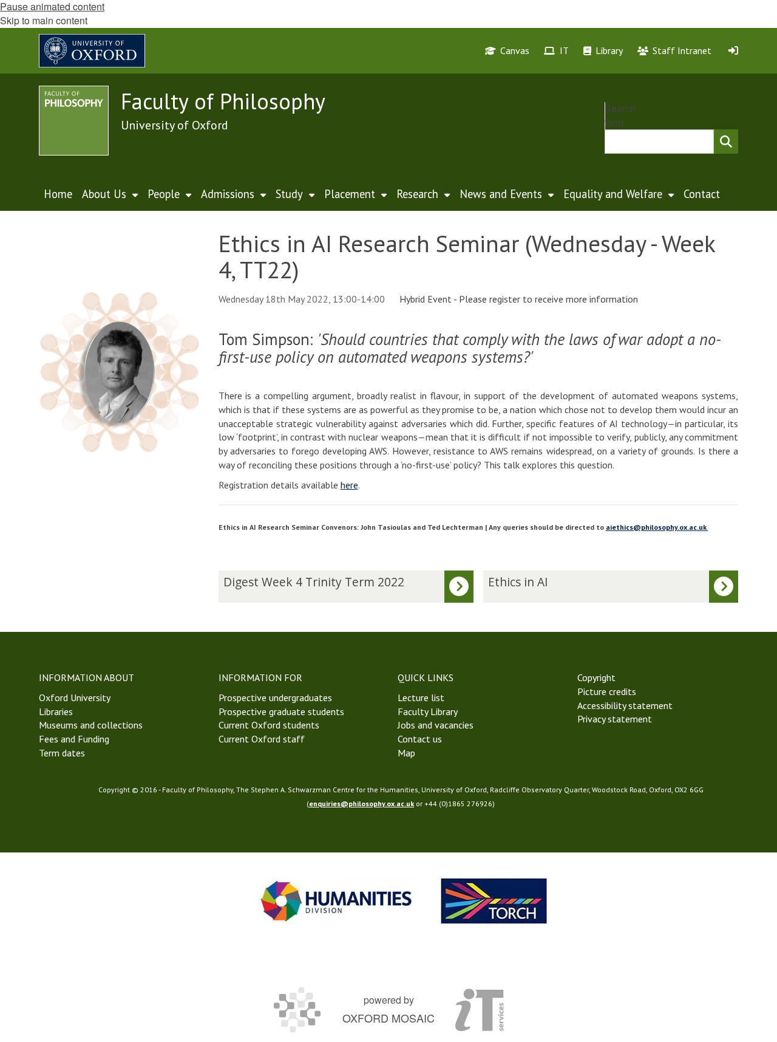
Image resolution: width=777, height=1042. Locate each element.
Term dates (62, 753)
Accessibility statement (625, 705)
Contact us (420, 739)
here (349, 485)
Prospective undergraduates (275, 697)
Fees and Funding (74, 739)
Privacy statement (614, 719)
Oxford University (74, 697)
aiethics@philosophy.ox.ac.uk (657, 527)
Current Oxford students (269, 725)
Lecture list (421, 697)
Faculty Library (428, 711)
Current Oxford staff (262, 739)
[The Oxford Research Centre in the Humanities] (494, 901)
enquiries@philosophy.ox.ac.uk (361, 803)
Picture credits (606, 691)
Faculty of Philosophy (223, 101)
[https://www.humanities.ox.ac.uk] (336, 901)
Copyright (596, 677)
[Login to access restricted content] (733, 50)
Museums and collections (91, 725)
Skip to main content (43, 20)
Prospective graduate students (281, 711)
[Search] (726, 141)
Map (406, 753)
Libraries (56, 711)
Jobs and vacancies (435, 725)
